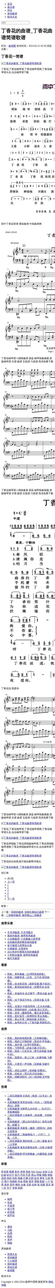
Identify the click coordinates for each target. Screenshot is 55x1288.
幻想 (31, 1178)
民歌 (25, 1181)
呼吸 (39, 1175)
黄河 (31, 1181)
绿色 (14, 1178)
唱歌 (44, 1175)
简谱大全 (12, 1254)
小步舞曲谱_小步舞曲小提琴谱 (23, 939)
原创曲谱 (12, 1257)
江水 (50, 1171)
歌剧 (42, 1181)
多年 (17, 1171)
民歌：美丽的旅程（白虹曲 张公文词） (28, 1009)
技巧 (17, 1175)
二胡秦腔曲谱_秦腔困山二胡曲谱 (24, 915)
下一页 (11, 898)
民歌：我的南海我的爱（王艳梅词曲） (28, 1038)
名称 (34, 1184)
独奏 (20, 1178)
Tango (39, 1171)
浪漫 (3, 1178)
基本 (6, 1184)
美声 (9, 1239)
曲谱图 (12, 46)
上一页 (11, 881)
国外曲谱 (12, 1264)
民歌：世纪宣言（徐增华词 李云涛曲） (28, 1016)
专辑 (14, 1188)
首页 (9, 4)
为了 (9, 1188)
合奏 (23, 1184)
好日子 (10, 1175)
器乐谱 (11, 7)
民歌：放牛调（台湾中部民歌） (24, 1044)
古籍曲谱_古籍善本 (17, 948)
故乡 (36, 1178)
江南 (47, 1178)
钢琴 (9, 1199)
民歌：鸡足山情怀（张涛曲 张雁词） (27, 1070)
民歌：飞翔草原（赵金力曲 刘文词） (27, 1048)
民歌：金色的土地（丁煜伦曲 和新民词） (29, 1022)
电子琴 (11, 1209)
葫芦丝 (11, 1215)
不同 (22, 1175)
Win (33, 1171)
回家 (42, 1184)
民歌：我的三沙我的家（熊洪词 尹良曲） (29, 1041)
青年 (42, 1178)
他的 (9, 1178)
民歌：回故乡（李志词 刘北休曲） (26, 1073)
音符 (12, 1184)
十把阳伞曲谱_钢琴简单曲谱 (22, 955)
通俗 (9, 1226)
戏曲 (9, 1243)
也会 (20, 1181)
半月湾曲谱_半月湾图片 (20, 932)
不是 (28, 1175)
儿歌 (9, 1230)
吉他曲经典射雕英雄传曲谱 (22, 942)
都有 (17, 1184)
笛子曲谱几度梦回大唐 (19, 945)
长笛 (9, 1202)
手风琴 (11, 1205)
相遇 (11, 1171)
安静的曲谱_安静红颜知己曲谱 (27, 912)
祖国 (20, 1188)
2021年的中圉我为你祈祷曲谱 (23, 952)
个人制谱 (12, 1260)
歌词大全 (12, 17)
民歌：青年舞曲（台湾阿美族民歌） (26, 974)
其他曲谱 (12, 13)
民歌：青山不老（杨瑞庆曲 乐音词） (27, 1019)
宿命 (28, 1171)
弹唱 (36, 1181)
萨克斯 (5, 1171)
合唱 (9, 1233)
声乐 (9, 10)
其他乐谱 (12, 1267)
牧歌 (50, 1175)
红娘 (3, 1175)
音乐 (48, 1184)
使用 (22, 1171)
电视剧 (13, 1181)
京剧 (28, 1184)
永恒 (44, 1171)
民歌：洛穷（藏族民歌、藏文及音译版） (29, 1013)
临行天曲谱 (13, 958)
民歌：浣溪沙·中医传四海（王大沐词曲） (29, 1006)
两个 (6, 1181)
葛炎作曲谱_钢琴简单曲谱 (21, 935)
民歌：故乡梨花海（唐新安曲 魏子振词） (29, 983)
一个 (47, 1181)
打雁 (25, 1178)
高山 (33, 1175)
